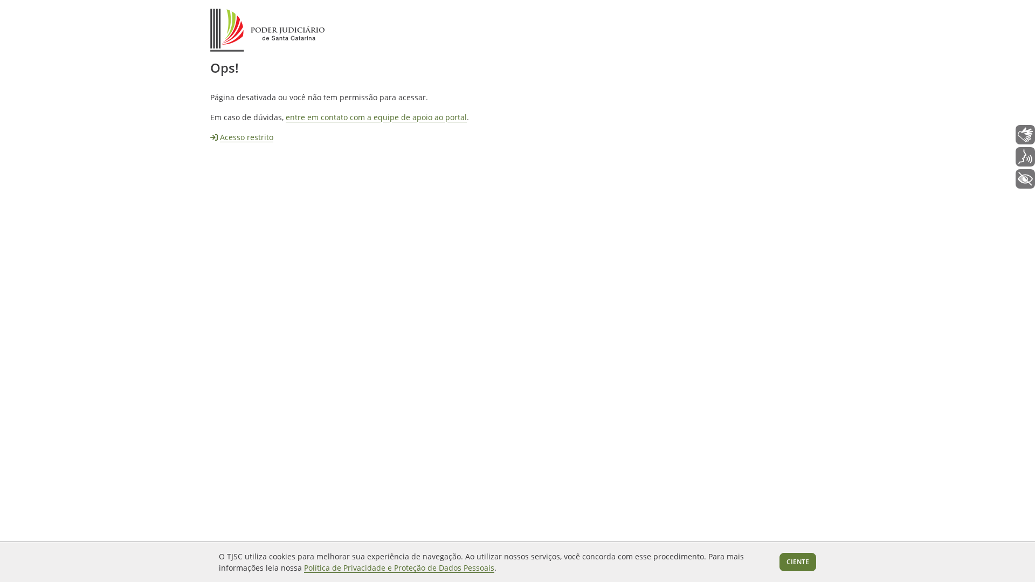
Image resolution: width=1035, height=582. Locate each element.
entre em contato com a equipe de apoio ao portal (376, 117)
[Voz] (1025, 157)
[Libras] (1025, 134)
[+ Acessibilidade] (1025, 179)
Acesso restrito (246, 137)
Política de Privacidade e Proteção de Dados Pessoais (399, 568)
